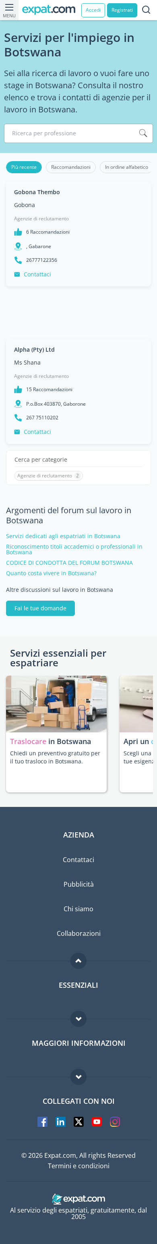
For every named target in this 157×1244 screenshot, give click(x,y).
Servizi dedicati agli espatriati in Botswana (63, 536)
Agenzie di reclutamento (41, 218)
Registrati (122, 9)
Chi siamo (78, 908)
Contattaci (37, 274)
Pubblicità (79, 884)
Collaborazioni (79, 933)
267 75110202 (42, 417)
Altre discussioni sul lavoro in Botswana (59, 590)
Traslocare (29, 741)
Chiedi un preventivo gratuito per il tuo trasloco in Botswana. (55, 757)
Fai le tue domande (40, 608)
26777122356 (41, 260)
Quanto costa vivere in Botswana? (51, 573)
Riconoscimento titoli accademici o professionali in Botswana (74, 549)
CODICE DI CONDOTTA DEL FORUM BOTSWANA (69, 563)
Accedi (93, 9)
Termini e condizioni (78, 1166)
